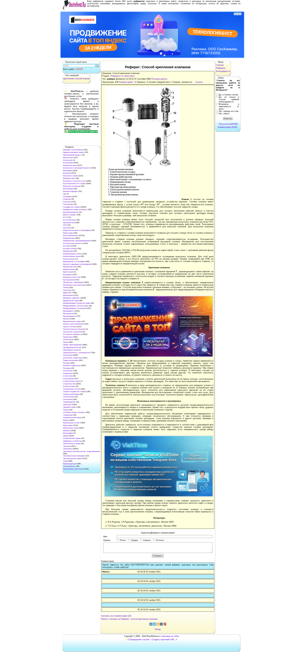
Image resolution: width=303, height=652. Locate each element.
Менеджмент (68, 311)
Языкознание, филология (73, 469)
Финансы (66, 431)
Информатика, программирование (77, 241)
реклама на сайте (170, 636)
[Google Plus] (164, 624)
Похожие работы (159, 79)
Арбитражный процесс (72, 155)
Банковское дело (70, 165)
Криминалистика (69, 267)
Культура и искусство (71, 277)
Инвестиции (68, 233)
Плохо (123, 540)
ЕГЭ (64, 217)
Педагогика (67, 337)
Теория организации (71, 394)
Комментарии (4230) (227, 127)
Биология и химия (70, 176)
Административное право (73, 152)
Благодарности (223, 71)
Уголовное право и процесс (74, 412)
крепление (68, 78)
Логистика (67, 290)
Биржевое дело (69, 178)
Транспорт (67, 405)
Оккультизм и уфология (72, 332)
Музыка (66, 319)
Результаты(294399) (228, 124)
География (67, 196)
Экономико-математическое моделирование (81, 451)
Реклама (66, 363)
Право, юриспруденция (72, 345)
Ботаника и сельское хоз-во (74, 181)
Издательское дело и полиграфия (76, 230)
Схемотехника (69, 386)
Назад (158, 629)
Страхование (68, 379)
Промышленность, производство (76, 353)
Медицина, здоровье (71, 298)
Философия (67, 425)
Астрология (67, 160)
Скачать (199, 82)
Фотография (68, 433)
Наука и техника (69, 326)
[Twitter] (154, 624)
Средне (134, 540)
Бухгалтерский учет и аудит (74, 183)
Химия (65, 436)
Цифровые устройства (72, 441)
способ (78, 78)
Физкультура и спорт (71, 423)
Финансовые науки (70, 428)
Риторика (67, 368)
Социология (68, 373)
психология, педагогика (72, 358)
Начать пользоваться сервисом (83, 131)
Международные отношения (74, 308)
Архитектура (68, 157)
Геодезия (66, 199)
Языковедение (69, 466)
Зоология (67, 228)
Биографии (67, 170)
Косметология (68, 259)
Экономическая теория (72, 458)
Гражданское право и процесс (75, 209)
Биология (67, 173)
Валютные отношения (72, 186)
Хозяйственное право (71, 438)
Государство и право (71, 207)
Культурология (69, 280)
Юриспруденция (69, 464)
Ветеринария (68, 189)
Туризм (66, 410)
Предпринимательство (72, 347)
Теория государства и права (74, 391)
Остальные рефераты (72, 334)
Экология (67, 446)
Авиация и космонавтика (73, 150)
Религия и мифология (71, 365)
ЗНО (65, 225)
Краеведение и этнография (74, 261)
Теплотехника (68, 397)
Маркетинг (67, 293)
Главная (220, 65)
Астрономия (68, 163)
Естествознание (69, 220)
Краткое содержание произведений (77, 264)
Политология (68, 339)
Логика (65, 287)
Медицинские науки (71, 300)
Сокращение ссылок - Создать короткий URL (151, 639)
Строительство (69, 384)
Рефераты (221, 68)
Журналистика (69, 222)
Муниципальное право (72, 321)
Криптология (68, 272)
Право (65, 342)
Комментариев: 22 (127, 82)
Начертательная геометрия (74, 329)
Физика (66, 420)
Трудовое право (69, 407)
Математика (68, 295)
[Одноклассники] (157, 624)
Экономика (67, 449)
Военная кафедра (70, 191)
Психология (68, 355)
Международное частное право (75, 306)
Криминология (68, 269)
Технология (67, 399)
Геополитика (68, 204)
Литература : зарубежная (73, 282)
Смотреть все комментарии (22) (116, 616)
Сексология (67, 371)
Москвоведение (69, 316)
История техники (70, 248)
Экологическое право (71, 443)
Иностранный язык (70, 235)
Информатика (68, 238)
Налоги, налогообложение (73, 324)
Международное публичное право (76, 303)
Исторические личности (72, 243)
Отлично (160, 540)
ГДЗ (64, 194)
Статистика (67, 376)
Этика (65, 461)
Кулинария (67, 274)
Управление (68, 415)
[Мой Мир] (161, 624)
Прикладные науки (70, 350)
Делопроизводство (70, 212)
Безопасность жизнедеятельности (77, 168)
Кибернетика (68, 251)
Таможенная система (71, 389)
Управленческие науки (72, 417)
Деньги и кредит (69, 215)
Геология (66, 202)
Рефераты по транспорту (123, 76)
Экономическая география (74, 456)
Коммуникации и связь (72, 254)
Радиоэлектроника (70, 360)
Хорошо (147, 540)
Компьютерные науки (71, 256)
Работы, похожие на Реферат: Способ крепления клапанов (129, 619)
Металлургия (68, 313)
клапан (86, 78)
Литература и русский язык (74, 285)
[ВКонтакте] (150, 624)
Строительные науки (71, 381)
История (66, 246)
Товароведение (69, 402)
